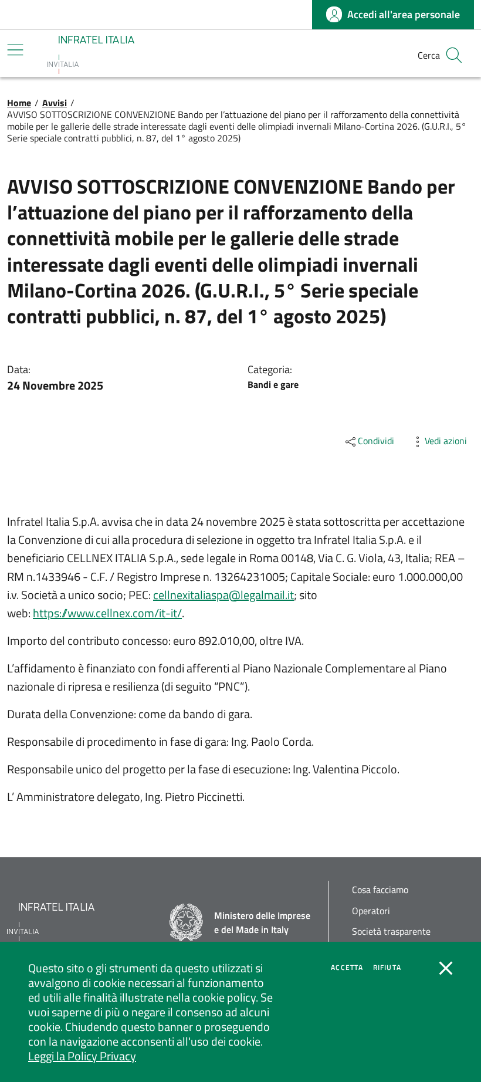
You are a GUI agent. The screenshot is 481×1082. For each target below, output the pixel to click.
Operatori (371, 911)
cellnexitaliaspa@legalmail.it (223, 595)
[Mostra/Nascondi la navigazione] (15, 49)
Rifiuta (387, 967)
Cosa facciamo (380, 889)
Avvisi (54, 103)
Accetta (347, 967)
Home (19, 103)
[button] (454, 55)
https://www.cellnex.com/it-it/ (107, 613)
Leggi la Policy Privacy (82, 1056)
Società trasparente (391, 931)
